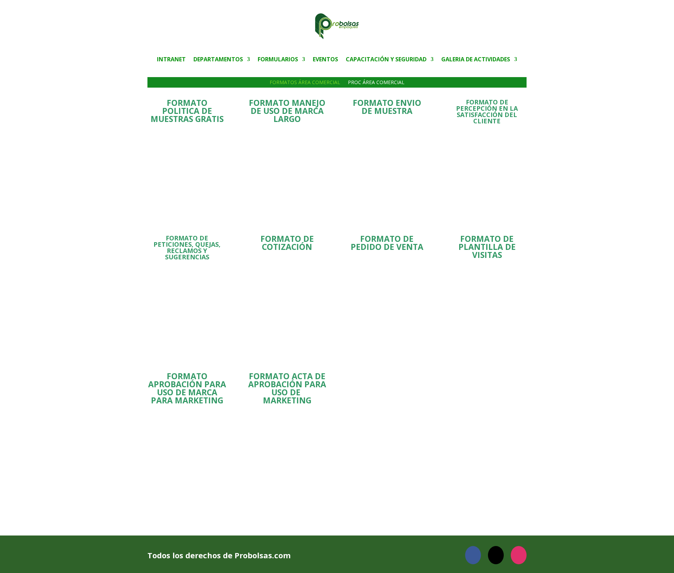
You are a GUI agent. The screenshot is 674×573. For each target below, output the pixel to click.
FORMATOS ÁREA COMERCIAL (305, 83)
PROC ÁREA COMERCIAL (376, 83)
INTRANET (171, 60)
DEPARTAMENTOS (218, 60)
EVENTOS (325, 60)
